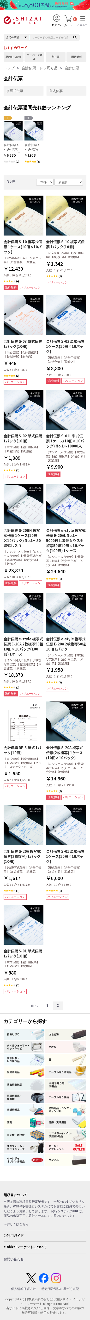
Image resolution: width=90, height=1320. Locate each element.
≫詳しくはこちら (16, 1224)
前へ (34, 1006)
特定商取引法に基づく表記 (60, 1289)
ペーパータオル (34, 56)
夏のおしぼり (13, 56)
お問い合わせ (14, 1259)
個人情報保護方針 (23, 1289)
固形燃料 (76, 56)
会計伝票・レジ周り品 (40, 68)
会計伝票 (72, 68)
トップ (9, 68)
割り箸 (56, 56)
